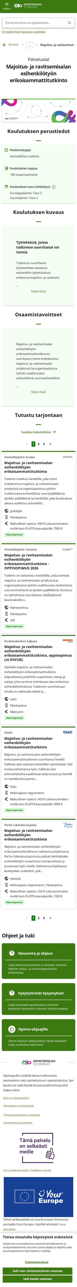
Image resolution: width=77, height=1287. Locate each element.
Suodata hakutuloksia (36, 432)
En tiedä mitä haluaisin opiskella (23, 32)
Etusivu (13, 45)
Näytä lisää (38, 291)
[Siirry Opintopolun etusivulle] (28, 6)
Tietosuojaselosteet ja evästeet (21, 1115)
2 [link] (38, 444)
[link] (50, 444)
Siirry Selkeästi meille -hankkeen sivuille (27, 1170)
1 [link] (33, 444)
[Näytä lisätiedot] (54, 187)
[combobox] (35, 23)
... (30, 45)
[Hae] (69, 22)
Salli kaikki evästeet (37, 1279)
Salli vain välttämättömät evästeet (38, 1271)
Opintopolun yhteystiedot (18, 1105)
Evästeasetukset (37, 1262)
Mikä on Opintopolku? (16, 1098)
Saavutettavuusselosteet (17, 1122)
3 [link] (44, 444)
